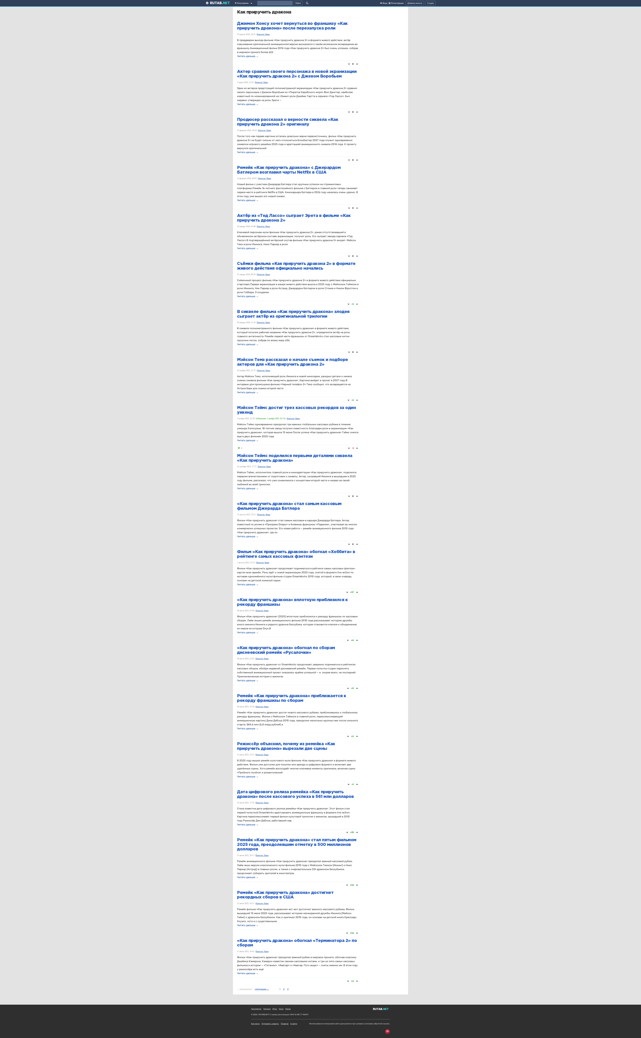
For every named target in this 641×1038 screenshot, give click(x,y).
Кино (281, 1009)
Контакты (255, 1024)
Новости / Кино (263, 34)
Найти (298, 3)
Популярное (242, 3)
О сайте (293, 1024)
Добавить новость (414, 3)
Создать (430, 3)
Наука (288, 1009)
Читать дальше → (247, 56)
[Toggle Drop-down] (252, 4)
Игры (274, 1009)
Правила (284, 1024)
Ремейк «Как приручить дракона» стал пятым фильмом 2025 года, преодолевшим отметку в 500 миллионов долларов (296, 844)
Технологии (256, 1009)
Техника (267, 1009)
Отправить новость (270, 1024)
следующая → (262, 989)
